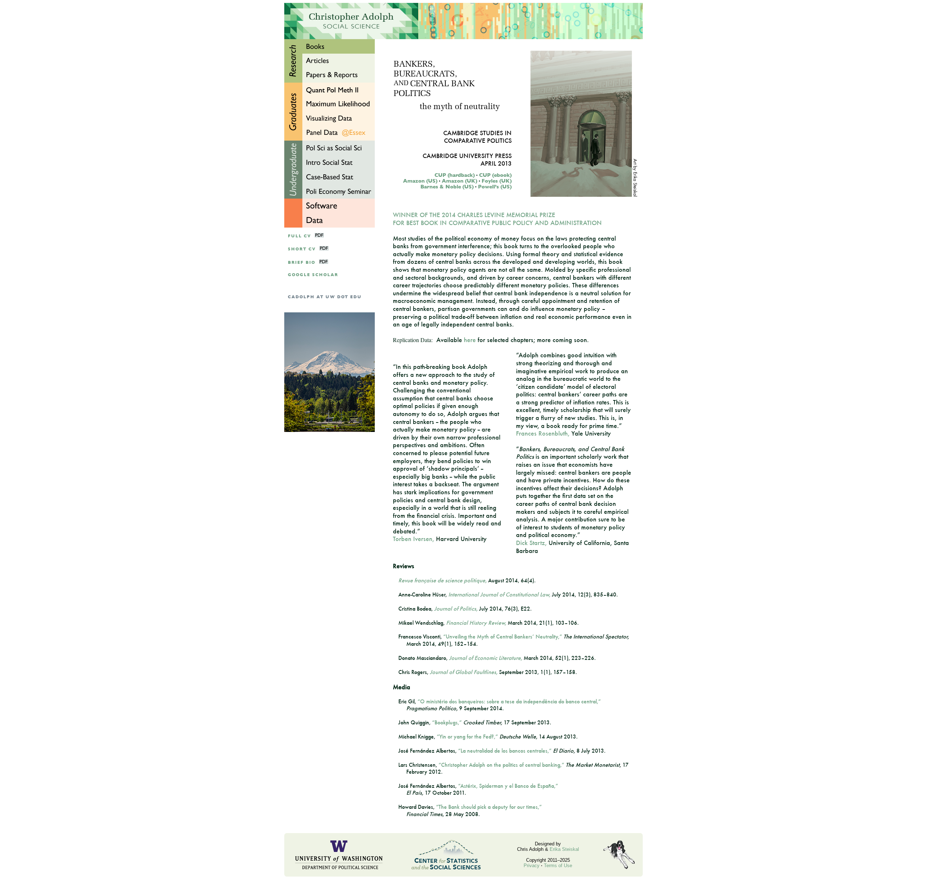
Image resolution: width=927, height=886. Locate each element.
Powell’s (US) (495, 187)
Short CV (302, 249)
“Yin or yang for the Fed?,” (467, 736)
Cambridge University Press (467, 155)
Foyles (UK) (497, 181)
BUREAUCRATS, (425, 74)
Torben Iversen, (413, 538)
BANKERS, (414, 65)
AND (401, 83)
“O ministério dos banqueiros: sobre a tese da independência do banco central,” (509, 701)
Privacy (532, 865)
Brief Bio (301, 262)
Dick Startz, (531, 542)
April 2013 (496, 163)
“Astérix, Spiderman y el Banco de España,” (508, 785)
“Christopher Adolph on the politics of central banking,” (501, 764)
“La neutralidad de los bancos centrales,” (504, 750)
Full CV (299, 236)
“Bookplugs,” (447, 722)
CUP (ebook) (495, 175)
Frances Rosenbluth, (543, 433)
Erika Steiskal (564, 849)
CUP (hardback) (455, 175)
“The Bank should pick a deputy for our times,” (489, 806)
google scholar (313, 275)
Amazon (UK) (459, 181)
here (470, 340)
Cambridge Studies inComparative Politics (477, 136)
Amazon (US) (420, 181)
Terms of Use (558, 865)
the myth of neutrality (460, 107)
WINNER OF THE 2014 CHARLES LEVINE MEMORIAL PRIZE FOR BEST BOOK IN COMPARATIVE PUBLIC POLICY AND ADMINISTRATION (497, 218)
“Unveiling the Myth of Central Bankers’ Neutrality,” (502, 636)
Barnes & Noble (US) (447, 187)
